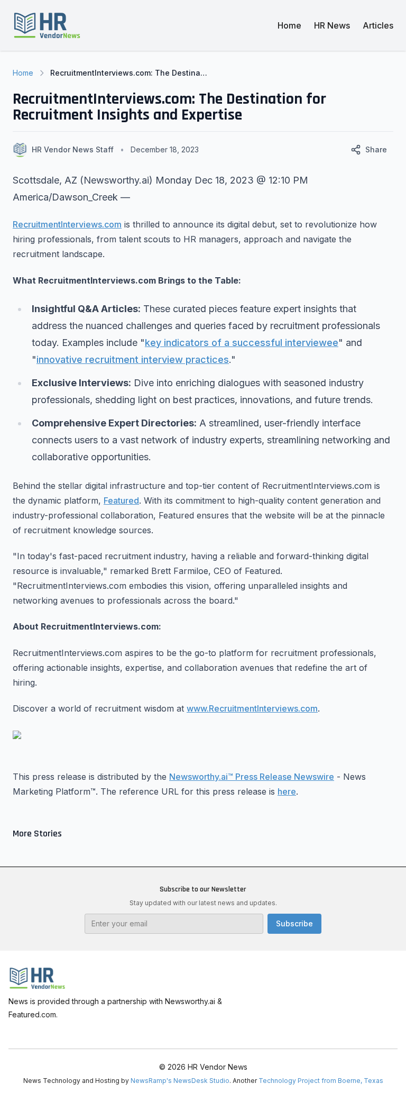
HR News (332, 25)
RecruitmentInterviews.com (67, 224)
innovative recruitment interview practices (132, 359)
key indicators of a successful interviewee (241, 342)
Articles (378, 25)
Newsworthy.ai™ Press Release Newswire (251, 776)
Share (376, 149)
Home (289, 25)
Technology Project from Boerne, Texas (321, 1081)
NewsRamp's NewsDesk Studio (180, 1081)
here (287, 791)
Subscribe (294, 923)
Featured (121, 500)
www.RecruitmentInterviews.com (252, 708)
